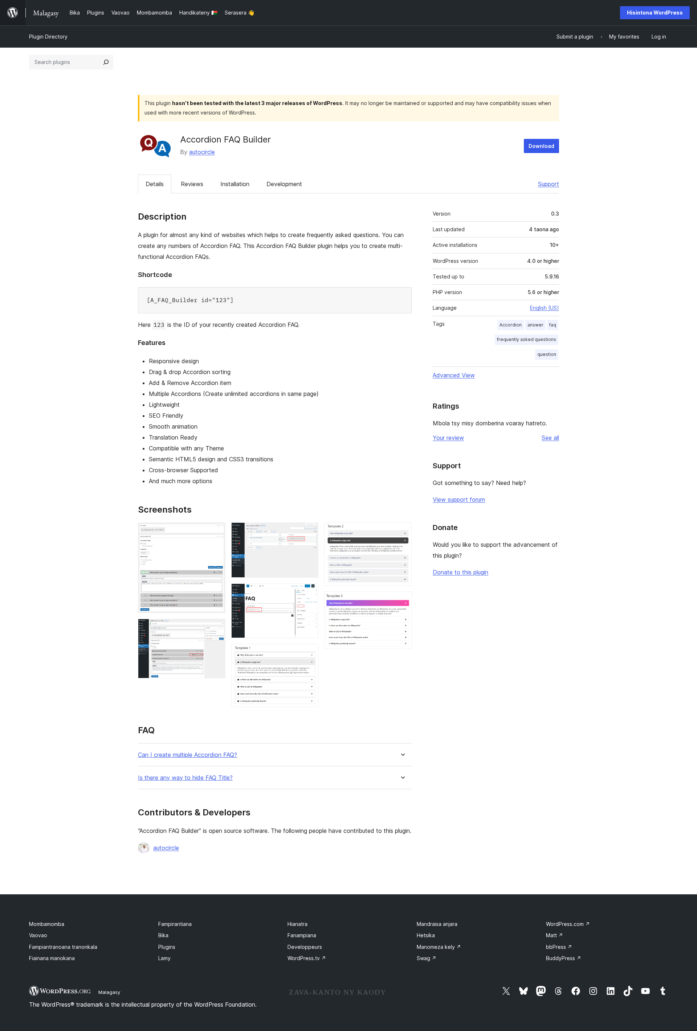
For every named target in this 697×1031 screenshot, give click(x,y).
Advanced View (454, 375)
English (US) (544, 308)
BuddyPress (563, 958)
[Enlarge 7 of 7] (401, 601)
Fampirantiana (175, 924)
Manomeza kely (439, 947)
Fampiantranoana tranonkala (63, 947)
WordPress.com (568, 924)
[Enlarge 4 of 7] (308, 593)
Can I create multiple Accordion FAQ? (187, 754)
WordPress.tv (307, 958)
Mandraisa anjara (437, 924)
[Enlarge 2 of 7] (215, 628)
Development (284, 184)
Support (548, 184)
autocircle (202, 152)
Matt (554, 935)
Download (541, 146)
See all (550, 437)
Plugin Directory (48, 36)
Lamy (164, 958)
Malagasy (109, 992)
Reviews (192, 184)
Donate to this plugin (460, 572)
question (546, 354)
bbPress (559, 947)
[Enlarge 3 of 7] (308, 532)
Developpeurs (305, 947)
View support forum (459, 499)
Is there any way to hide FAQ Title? (185, 777)
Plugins (166, 947)
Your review (448, 437)
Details (155, 184)
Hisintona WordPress (655, 12)
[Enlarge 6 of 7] (401, 532)
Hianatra (297, 924)
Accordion (511, 325)
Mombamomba (46, 924)
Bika (163, 935)
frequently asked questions (526, 339)
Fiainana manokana (52, 958)
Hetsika (426, 935)
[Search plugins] (106, 62)
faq (552, 325)
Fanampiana (302, 935)
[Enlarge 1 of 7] (215, 532)
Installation (234, 184)
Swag (426, 958)
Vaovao (38, 935)
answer (535, 325)
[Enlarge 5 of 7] (308, 653)
